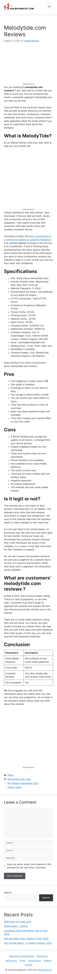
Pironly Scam (14, 787)
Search (7, 892)
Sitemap (47, 960)
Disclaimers (42, 956)
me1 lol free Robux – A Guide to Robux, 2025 (28, 943)
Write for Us (11, 960)
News (11, 775)
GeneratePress (45, 970)
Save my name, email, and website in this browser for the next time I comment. (29, 866)
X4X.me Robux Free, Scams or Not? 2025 (26, 938)
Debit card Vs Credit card (17, 921)
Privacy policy (34, 960)
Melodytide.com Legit (19, 779)
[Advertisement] (28, 65)
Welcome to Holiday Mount (21, 956)
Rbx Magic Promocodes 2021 (23, 783)
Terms (22, 960)
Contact (28, 965)
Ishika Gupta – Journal (16, 926)
